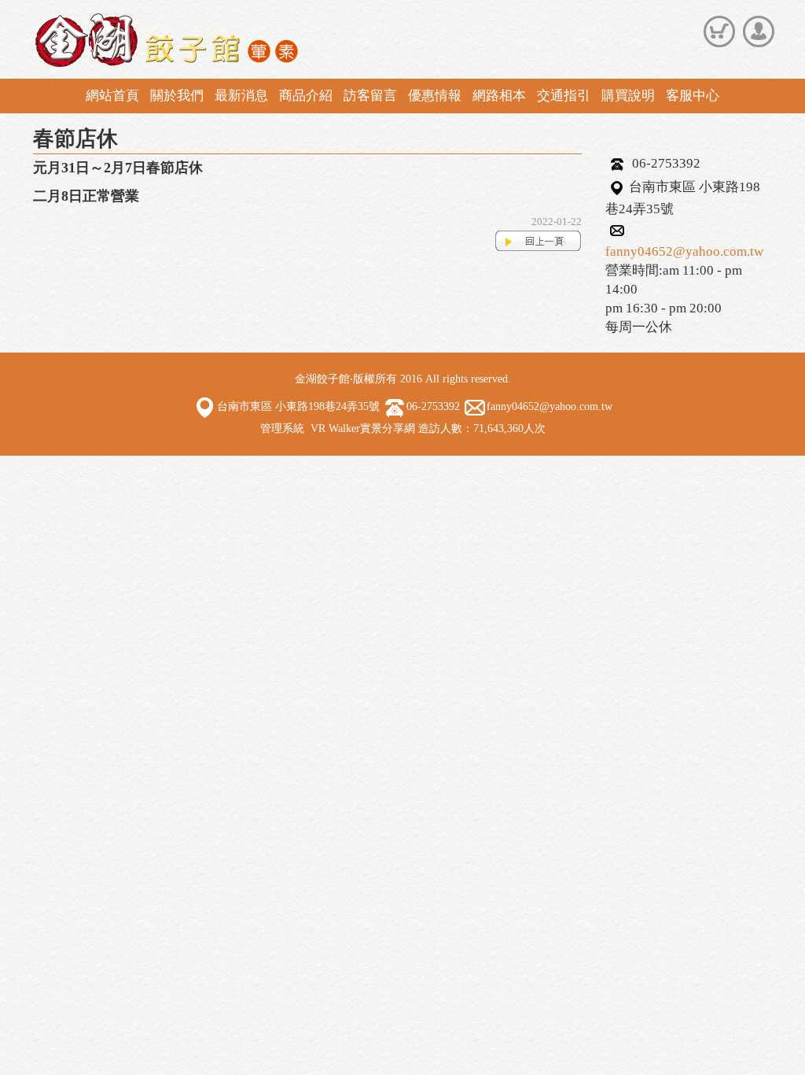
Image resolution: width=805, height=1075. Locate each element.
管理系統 (282, 428)
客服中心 (692, 95)
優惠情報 (434, 95)
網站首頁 (112, 95)
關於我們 (177, 95)
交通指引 (563, 95)
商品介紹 (306, 95)
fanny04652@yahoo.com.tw (684, 251)
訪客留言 (370, 95)
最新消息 (241, 95)
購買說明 (628, 95)
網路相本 (499, 95)
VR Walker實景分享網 (363, 428)
